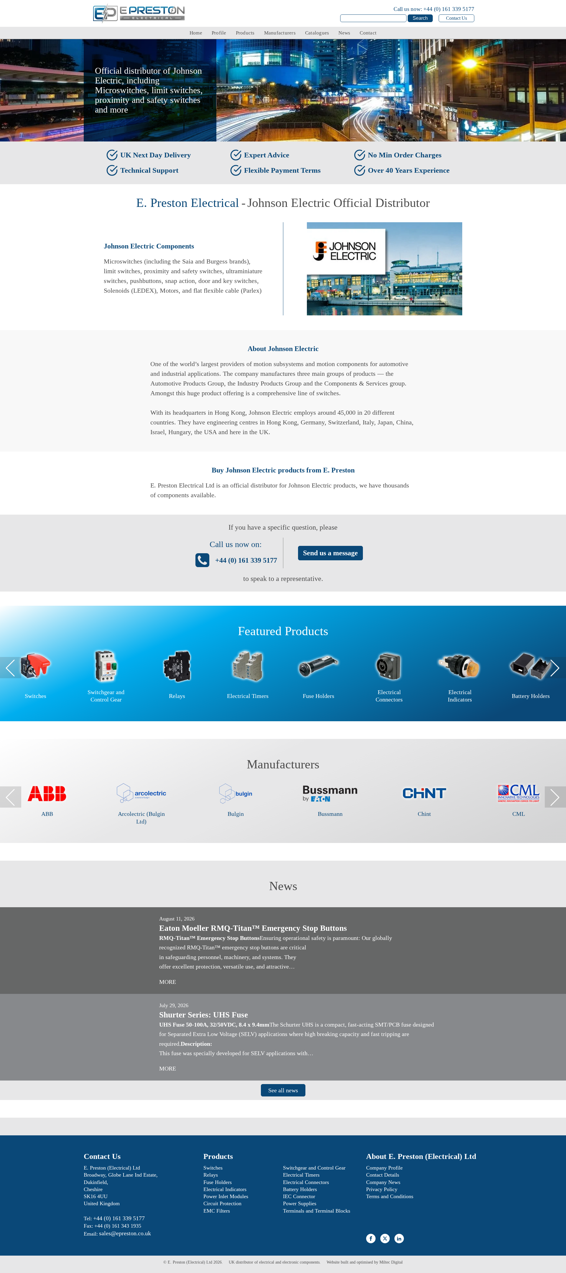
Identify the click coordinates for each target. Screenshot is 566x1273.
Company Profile (384, 1168)
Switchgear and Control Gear (314, 1168)
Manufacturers (280, 33)
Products (245, 33)
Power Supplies (299, 1203)
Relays (210, 1175)
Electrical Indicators (224, 1189)
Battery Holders (300, 1189)
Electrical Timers (301, 1175)
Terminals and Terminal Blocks (316, 1211)
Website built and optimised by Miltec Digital (365, 1262)
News (344, 33)
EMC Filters (216, 1211)
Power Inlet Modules (225, 1196)
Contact (368, 33)
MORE (167, 982)
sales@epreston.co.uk (125, 1233)
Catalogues (317, 33)
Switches (213, 1168)
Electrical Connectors (306, 1182)
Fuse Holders (217, 1182)
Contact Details (382, 1175)
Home (196, 33)
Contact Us (456, 18)
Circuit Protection (222, 1203)
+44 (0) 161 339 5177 (448, 9)
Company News (383, 1182)
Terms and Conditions (389, 1196)
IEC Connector (299, 1196)
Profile (219, 33)
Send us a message (330, 553)
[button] (10, 667)
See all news (283, 1090)
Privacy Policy (381, 1189)
